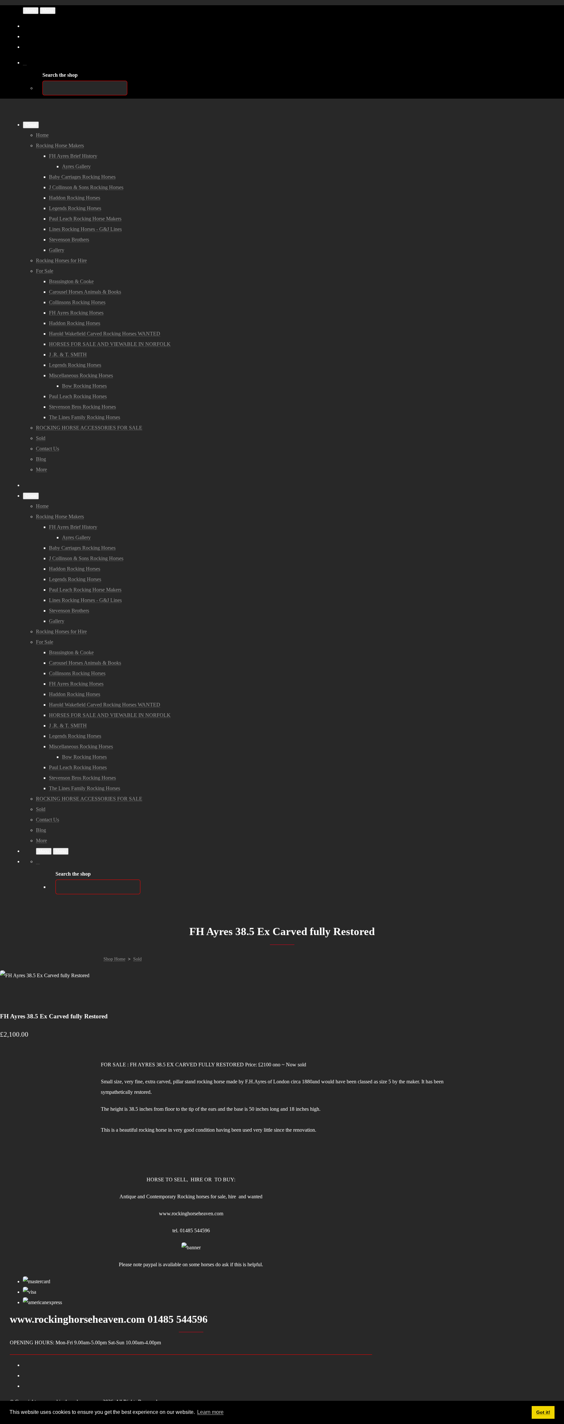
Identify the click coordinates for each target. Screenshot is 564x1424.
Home (42, 135)
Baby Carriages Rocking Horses (82, 177)
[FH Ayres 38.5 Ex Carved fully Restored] (10, 996)
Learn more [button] (210, 1412)
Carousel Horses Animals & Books (85, 292)
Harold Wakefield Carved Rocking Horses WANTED (104, 333)
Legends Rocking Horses (75, 208)
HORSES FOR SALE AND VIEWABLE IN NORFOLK (110, 344)
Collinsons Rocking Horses (77, 302)
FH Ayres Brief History (73, 156)
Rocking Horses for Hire (61, 260)
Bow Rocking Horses (84, 386)
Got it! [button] (543, 1412)
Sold (40, 438)
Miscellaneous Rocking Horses (81, 375)
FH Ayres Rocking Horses (76, 313)
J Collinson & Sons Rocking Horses (86, 187)
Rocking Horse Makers (60, 145)
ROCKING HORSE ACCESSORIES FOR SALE (89, 427)
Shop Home (114, 959)
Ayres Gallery (76, 166)
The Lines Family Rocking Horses (84, 417)
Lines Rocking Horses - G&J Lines (85, 229)
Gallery (56, 250)
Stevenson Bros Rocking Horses (82, 407)
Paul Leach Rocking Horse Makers (85, 218)
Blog (41, 459)
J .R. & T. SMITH (68, 354)
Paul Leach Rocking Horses (78, 396)
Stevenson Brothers (69, 239)
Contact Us (47, 448)
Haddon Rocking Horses (74, 198)
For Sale (44, 271)
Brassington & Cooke (71, 281)
